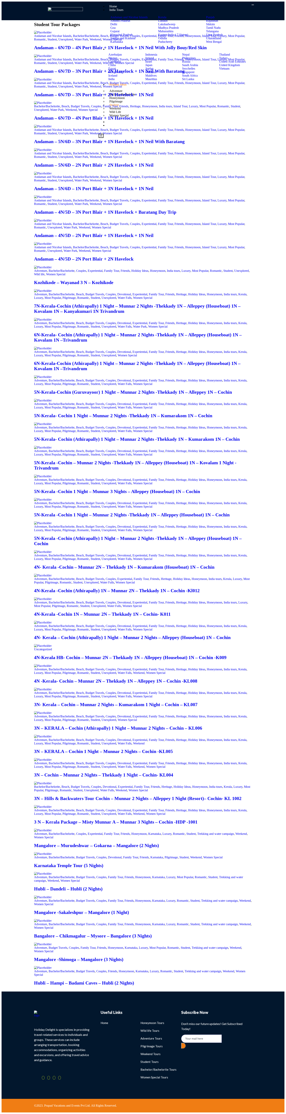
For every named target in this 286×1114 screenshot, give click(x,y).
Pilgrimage (69, 297)
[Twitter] (48, 1078)
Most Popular (236, 36)
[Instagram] (59, 1078)
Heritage (135, 106)
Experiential (149, 36)
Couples (135, 36)
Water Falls (125, 297)
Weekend (95, 39)
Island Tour (209, 36)
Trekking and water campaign (215, 833)
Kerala (242, 294)
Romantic (40, 39)
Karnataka (154, 833)
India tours (165, 106)
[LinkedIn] (54, 1078)
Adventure (40, 270)
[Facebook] (43, 1078)
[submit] (183, 1046)
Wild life (108, 63)
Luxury (222, 36)
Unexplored (65, 39)
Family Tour (165, 36)
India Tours (116, 9)
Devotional (124, 294)
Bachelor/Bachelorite (86, 36)
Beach (104, 36)
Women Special (112, 39)
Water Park (81, 39)
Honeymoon (193, 36)
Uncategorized (43, 649)
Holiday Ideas (139, 270)
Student (52, 39)
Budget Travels (119, 36)
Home (113, 6)
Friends (179, 36)
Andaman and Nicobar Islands (52, 36)
